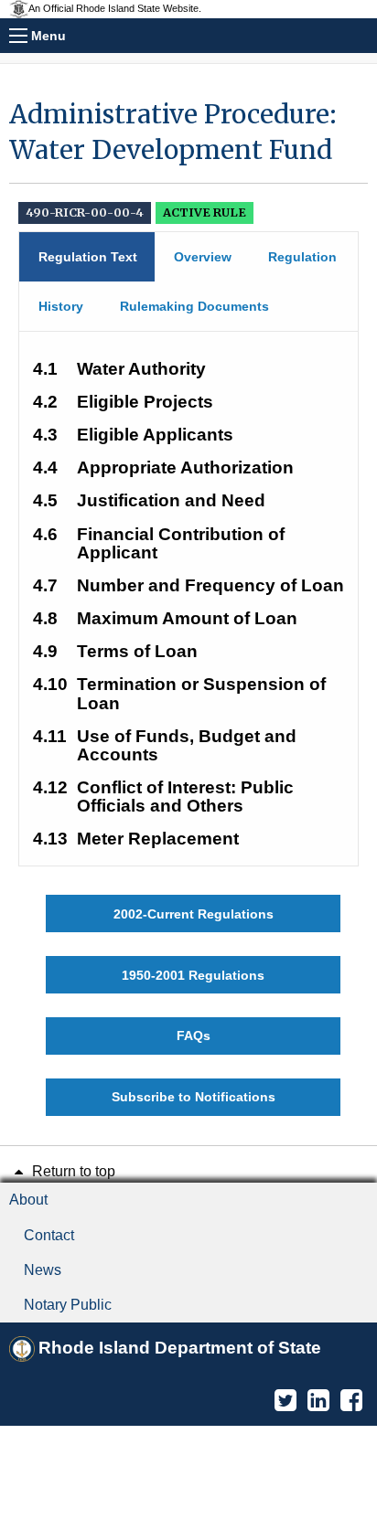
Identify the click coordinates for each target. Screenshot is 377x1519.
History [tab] (60, 306)
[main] (188, 606)
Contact (49, 1235)
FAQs (193, 1035)
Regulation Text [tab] (87, 257)
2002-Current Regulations (193, 914)
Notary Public (68, 1304)
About (28, 1199)
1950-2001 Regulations (193, 975)
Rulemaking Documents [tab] (194, 306)
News (42, 1270)
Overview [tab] (203, 257)
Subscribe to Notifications (193, 1096)
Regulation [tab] (302, 257)
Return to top (71, 1171)
